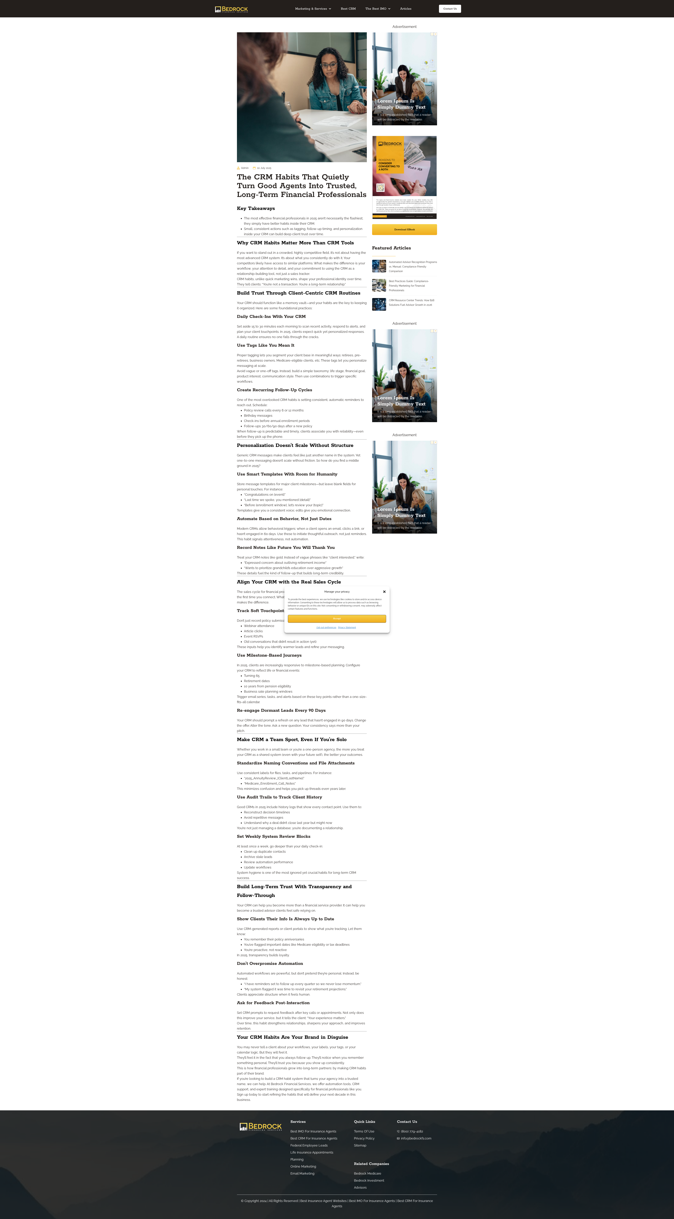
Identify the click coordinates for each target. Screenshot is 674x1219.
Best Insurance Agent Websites (323, 1201)
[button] (384, 591)
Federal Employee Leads (309, 1145)
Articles (405, 9)
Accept (337, 618)
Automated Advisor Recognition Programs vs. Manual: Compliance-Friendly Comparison (413, 267)
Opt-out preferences (326, 627)
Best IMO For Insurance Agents (313, 1131)
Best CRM (348, 9)
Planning (296, 1159)
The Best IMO (375, 9)
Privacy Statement (347, 627)
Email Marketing (302, 1173)
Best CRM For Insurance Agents (313, 1138)
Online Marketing (303, 1166)
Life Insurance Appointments (311, 1152)
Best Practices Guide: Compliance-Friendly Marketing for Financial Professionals (409, 286)
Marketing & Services (311, 9)
